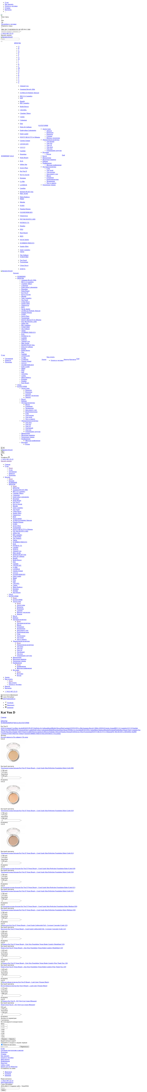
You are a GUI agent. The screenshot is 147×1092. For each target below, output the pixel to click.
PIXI (21, 229)
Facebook (10, 703)
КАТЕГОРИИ (17, 600)
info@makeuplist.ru (9, 699)
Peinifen (22, 226)
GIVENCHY (24, 144)
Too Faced (23, 260)
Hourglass (23, 154)
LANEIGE (23, 185)
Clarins (22, 117)
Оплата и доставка (7, 1057)
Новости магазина (9, 1045)
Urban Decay (24, 265)
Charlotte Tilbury (25, 113)
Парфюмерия (21, 666)
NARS (22, 205)
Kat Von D (23, 171)
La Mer (22, 181)
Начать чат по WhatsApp (9, 1066)
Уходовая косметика (23, 623)
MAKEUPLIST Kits (26, 192)
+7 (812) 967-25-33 (7, 33)
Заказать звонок (6, 461)
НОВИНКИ (5, 723)
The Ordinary (24, 255)
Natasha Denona (25, 209)
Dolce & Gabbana (26, 127)
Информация (5, 1061)
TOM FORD (24, 257)
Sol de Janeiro (24, 239)
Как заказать (5, 1056)
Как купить (13, 683)
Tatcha (22, 251)
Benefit (22, 101)
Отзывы (3, 1054)
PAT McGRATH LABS (27, 219)
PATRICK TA (24, 222)
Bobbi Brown (24, 106)
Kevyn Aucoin (24, 175)
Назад (11, 468)
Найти (3, 1090)
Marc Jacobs (24, 193)
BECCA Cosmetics (26, 96)
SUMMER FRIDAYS (27, 243)
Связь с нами (5, 1065)
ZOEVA (22, 269)
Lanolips (23, 188)
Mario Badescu (25, 197)
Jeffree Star (23, 164)
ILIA (21, 161)
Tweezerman (24, 262)
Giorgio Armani (25, 140)
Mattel (22, 199)
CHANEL (23, 110)
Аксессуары (21, 605)
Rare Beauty (24, 233)
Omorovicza (24, 216)
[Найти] (1, 41)
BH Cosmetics (24, 103)
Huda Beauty (24, 158)
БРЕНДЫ (16, 488)
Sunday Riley (24, 246)
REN (21, 236)
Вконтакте (10, 705)
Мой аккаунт (5, 1059)
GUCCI (22, 147)
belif (21, 98)
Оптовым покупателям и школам (12, 1050)
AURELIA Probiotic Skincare (29, 93)
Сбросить (12, 1039)
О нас (11, 470)
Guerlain (23, 151)
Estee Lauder (24, 134)
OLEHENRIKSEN (26, 212)
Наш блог (4, 1063)
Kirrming (23, 178)
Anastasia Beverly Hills (27, 89)
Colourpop (23, 120)
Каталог (11, 481)
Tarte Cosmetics (25, 250)
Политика (4, 1052)
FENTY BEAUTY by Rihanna (30, 137)
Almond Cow (24, 86)
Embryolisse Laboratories (28, 130)
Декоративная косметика (25, 645)
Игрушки (20, 673)
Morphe (22, 202)
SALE (18, 723)
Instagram (10, 707)
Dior (21, 123)
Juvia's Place (24, 168)
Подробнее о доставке (8, 24)
